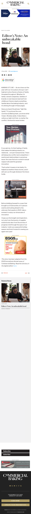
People (3, 308)
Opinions (7, 308)
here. (15, 266)
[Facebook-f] (18, 485)
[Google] (20, 485)
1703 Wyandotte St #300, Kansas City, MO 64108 (15, 495)
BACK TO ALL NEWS (5, 30)
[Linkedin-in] (12, 485)
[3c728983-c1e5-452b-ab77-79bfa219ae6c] (15, 143)
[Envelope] (10, 485)
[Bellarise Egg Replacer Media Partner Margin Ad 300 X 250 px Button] (15, 254)
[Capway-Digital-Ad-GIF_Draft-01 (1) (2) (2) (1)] (15, 198)
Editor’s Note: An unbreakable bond (13, 306)
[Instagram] (16, 485)
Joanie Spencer (14, 71)
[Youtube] (14, 485)
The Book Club (20, 512)
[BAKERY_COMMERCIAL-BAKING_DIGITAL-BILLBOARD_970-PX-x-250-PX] (15, 16)
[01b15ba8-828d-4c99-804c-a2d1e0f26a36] (15, 467)
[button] (2, 75)
